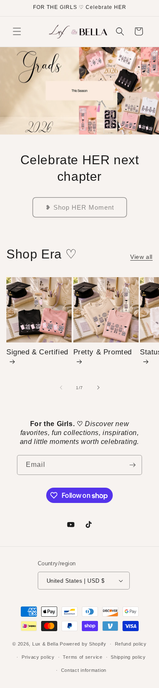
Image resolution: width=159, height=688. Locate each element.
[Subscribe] (132, 465)
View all (141, 256)
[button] (17, 31)
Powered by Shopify (83, 643)
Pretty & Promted (102, 352)
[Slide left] (61, 387)
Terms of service (82, 657)
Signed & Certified (37, 352)
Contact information (83, 670)
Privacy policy (38, 657)
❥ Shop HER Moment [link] (79, 207)
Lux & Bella (46, 643)
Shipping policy (128, 657)
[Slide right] (98, 387)
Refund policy (131, 643)
